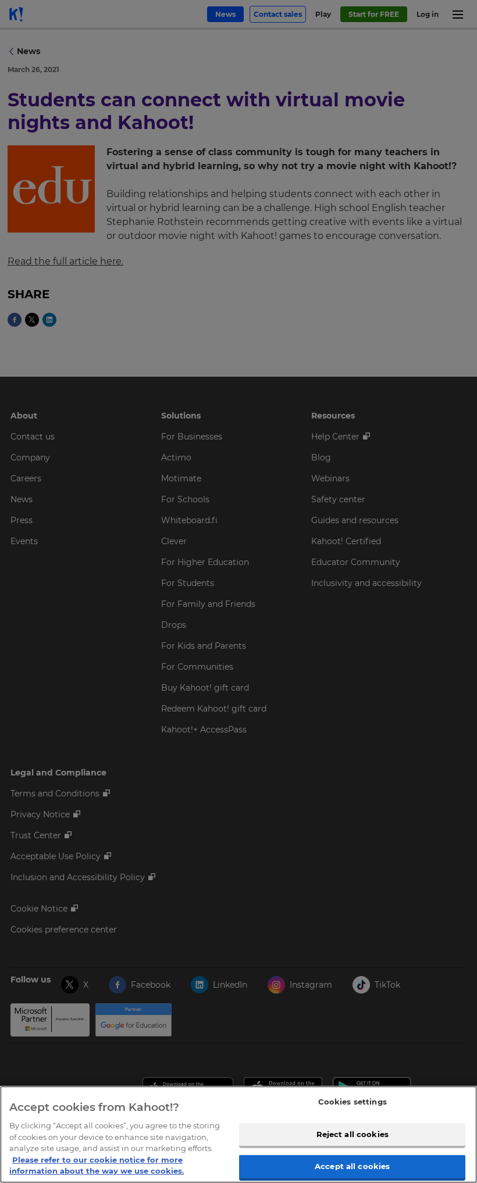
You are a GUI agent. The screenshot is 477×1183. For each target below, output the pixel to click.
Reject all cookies (352, 1134)
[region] (238, 1134)
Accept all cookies (352, 1166)
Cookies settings (352, 1101)
